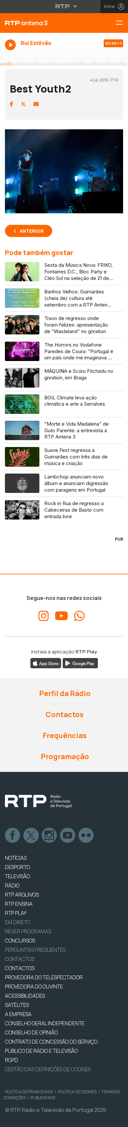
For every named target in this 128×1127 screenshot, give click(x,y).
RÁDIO (12, 885)
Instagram (49, 835)
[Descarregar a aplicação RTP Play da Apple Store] (45, 663)
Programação (64, 756)
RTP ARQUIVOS (22, 894)
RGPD (11, 1060)
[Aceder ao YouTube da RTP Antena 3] (61, 616)
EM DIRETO (17, 922)
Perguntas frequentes (35, 949)
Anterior (32, 231)
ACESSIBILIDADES (25, 995)
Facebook (13, 835)
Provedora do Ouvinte (34, 986)
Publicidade (43, 1097)
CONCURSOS (20, 940)
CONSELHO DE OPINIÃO (31, 1032)
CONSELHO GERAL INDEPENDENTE (45, 1023)
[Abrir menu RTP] (64, 6)
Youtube (68, 835)
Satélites (17, 1005)
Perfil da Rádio (64, 693)
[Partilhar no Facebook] (11, 104)
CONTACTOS (19, 968)
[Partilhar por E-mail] (36, 104)
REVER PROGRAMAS (28, 931)
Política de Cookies (77, 1092)
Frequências (64, 735)
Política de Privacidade (29, 1092)
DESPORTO (17, 867)
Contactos (64, 714)
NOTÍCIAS (16, 857)
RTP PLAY (16, 913)
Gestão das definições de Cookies (48, 1069)
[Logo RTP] (38, 801)
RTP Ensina (18, 903)
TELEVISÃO (17, 876)
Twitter (31, 835)
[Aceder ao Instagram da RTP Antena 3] (43, 616)
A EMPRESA (18, 1014)
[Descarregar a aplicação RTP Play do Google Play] (80, 663)
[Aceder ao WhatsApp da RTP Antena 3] (79, 616)
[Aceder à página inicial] (42, 23)
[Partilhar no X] (23, 104)
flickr (86, 835)
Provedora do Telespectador (44, 977)
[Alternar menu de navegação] (122, 23)
